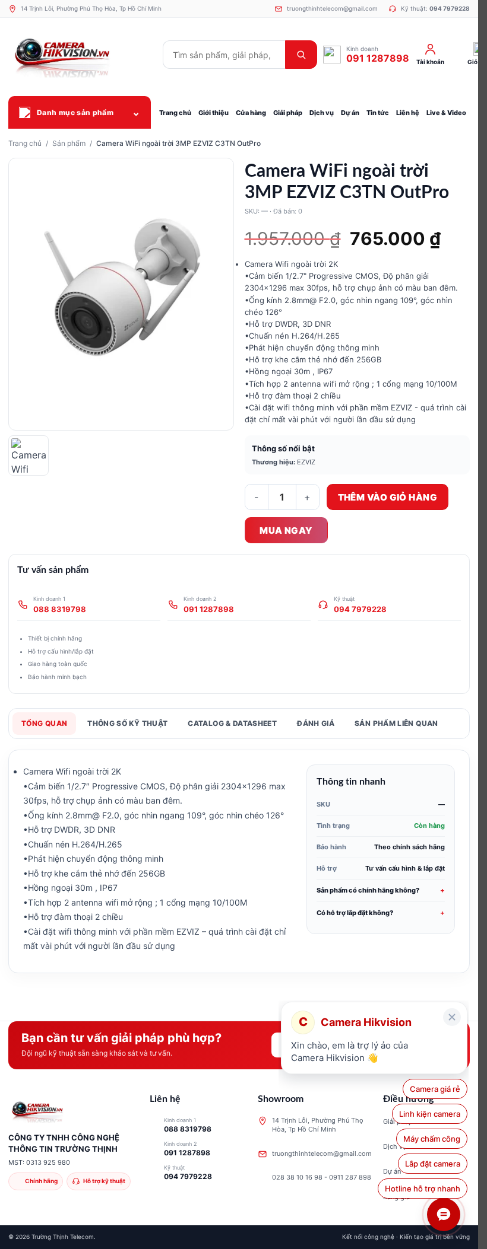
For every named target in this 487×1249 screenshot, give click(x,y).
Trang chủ (25, 143)
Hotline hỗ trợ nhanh (422, 1188)
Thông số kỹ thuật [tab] (127, 723)
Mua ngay (286, 530)
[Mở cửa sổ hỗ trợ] (443, 1214)
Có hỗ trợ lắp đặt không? (355, 913)
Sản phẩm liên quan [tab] (396, 723)
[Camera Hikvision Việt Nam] (82, 54)
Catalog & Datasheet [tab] (232, 723)
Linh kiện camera (429, 1114)
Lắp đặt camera (430, 1163)
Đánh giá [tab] (315, 723)
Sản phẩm (69, 143)
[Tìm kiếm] (301, 54)
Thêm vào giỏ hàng (388, 497)
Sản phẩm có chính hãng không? (368, 890)
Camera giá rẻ (435, 1089)
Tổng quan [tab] (44, 723)
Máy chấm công (428, 1138)
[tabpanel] (239, 861)
